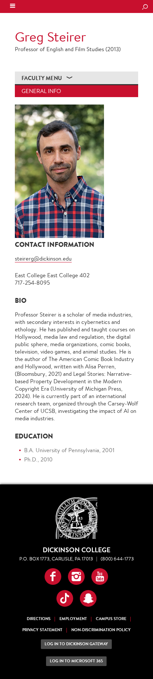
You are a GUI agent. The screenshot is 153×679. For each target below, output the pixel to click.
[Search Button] (145, 7)
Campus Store (111, 619)
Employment (73, 619)
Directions (39, 619)
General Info (41, 91)
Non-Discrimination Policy (101, 630)
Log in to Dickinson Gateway (76, 644)
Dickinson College (56, 7)
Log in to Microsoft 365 (76, 661)
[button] (53, 576)
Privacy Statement (42, 630)
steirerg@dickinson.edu (43, 258)
